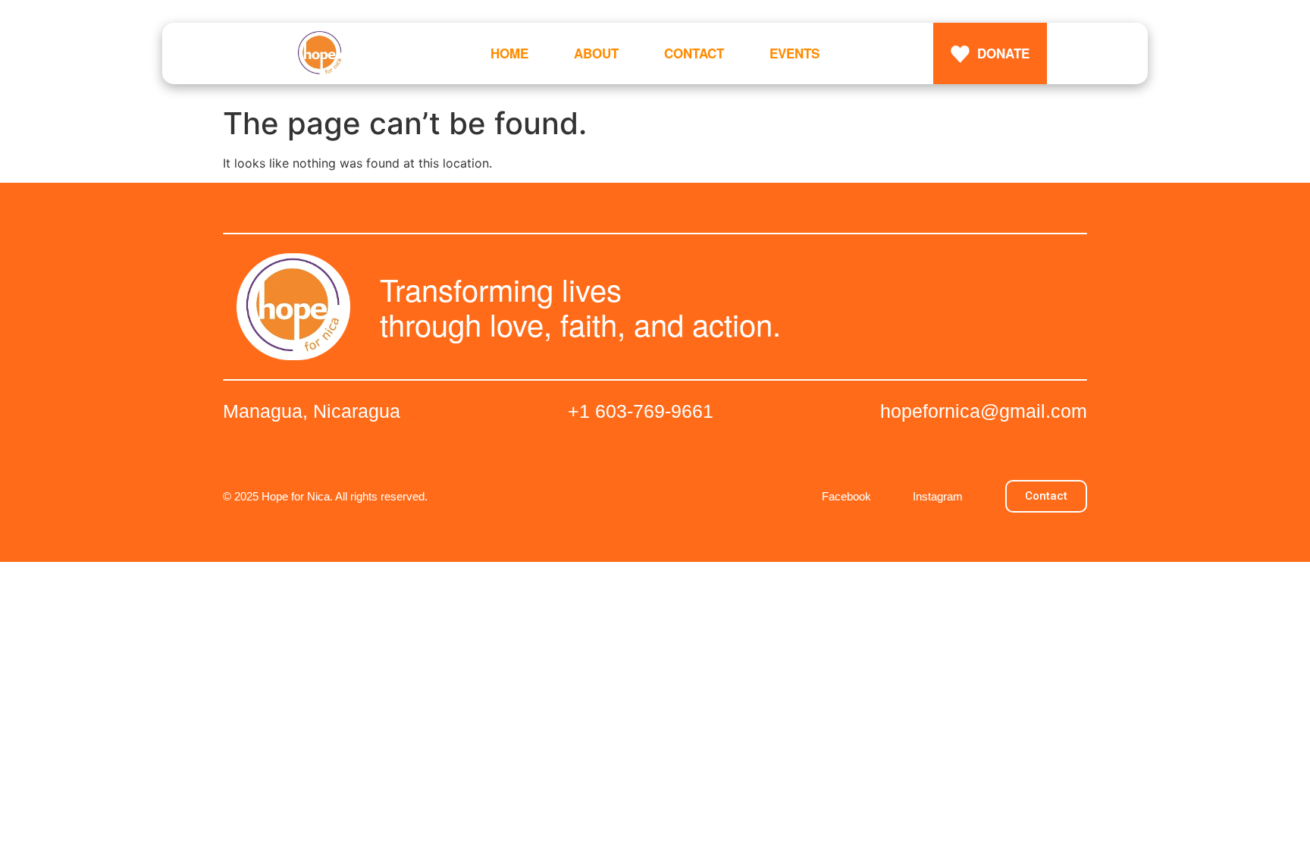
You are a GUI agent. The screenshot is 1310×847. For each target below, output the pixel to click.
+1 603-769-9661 (640, 411)
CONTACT (694, 53)
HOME (509, 53)
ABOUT (596, 53)
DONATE (1003, 53)
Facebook (846, 496)
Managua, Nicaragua (311, 411)
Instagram (938, 496)
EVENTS (794, 53)
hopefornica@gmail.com (983, 411)
